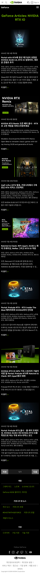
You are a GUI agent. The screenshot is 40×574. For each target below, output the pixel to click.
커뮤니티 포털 (29, 512)
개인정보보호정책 (13, 562)
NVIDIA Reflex (31, 69)
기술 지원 (25, 533)
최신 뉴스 (6, 507)
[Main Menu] (2, 2)
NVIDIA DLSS (6, 69)
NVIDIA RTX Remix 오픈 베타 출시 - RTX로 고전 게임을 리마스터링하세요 (19, 124)
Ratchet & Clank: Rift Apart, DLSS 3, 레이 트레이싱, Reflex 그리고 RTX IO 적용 (19, 247)
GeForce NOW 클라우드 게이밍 (15, 492)
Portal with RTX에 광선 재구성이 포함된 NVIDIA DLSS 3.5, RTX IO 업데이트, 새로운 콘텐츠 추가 (19, 60)
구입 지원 (15, 533)
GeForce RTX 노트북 (31, 67)
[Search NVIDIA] (6, 2)
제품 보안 (32, 566)
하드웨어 (26, 380)
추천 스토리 (5, 67)
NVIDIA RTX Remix (29, 71)
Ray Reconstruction (21, 73)
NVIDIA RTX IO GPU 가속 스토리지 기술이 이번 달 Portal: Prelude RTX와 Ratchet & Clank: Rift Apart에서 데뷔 (20, 373)
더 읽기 (4, 87)
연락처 (20, 569)
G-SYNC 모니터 (28, 486)
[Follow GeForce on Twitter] (26, 552)
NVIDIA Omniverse (19, 69)
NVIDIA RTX (5, 71)
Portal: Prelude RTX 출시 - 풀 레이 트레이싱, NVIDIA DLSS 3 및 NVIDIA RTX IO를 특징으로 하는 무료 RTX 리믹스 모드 (20, 433)
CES (11, 130)
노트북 (16, 486)
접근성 (15, 566)
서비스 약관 (6, 566)
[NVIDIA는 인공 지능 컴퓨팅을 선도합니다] (16, 2)
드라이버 (6, 533)
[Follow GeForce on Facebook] (9, 552)
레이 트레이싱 (33, 73)
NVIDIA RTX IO (16, 71)
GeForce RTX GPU (16, 67)
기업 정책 (23, 566)
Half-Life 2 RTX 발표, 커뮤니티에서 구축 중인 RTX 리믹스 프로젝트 (19, 186)
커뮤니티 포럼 (18, 507)
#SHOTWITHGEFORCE (12, 512)
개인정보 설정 (27, 562)
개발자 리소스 (8, 518)
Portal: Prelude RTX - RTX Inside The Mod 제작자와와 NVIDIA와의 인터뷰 (18, 308)
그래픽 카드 (7, 486)
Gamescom (14, 192)
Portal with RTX (7, 73)
